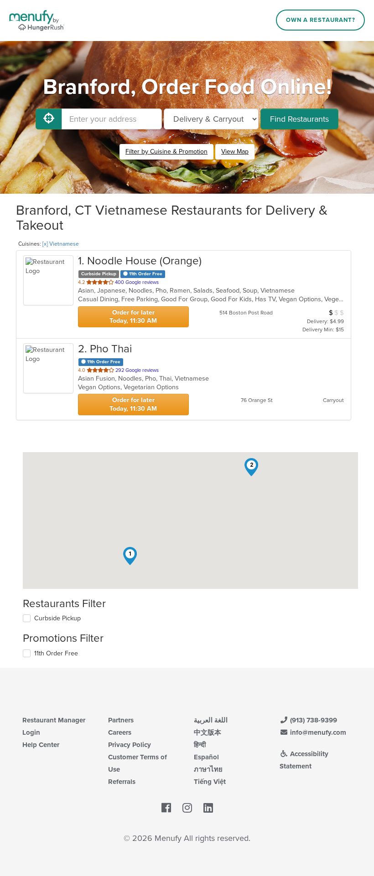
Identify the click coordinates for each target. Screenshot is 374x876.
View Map (235, 151)
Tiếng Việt (210, 782)
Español (206, 757)
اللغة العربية (211, 720)
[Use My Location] (49, 118)
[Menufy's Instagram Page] (187, 809)
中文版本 (207, 732)
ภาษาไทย (208, 769)
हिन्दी (200, 745)
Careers (119, 732)
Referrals (121, 782)
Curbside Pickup (57, 618)
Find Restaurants (299, 119)
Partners (121, 720)
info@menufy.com (317, 732)
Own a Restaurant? (320, 20)
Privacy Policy (129, 745)
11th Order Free (56, 653)
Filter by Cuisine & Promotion (166, 151)
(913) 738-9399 (312, 720)
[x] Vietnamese (60, 244)
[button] (130, 556)
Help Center (40, 745)
